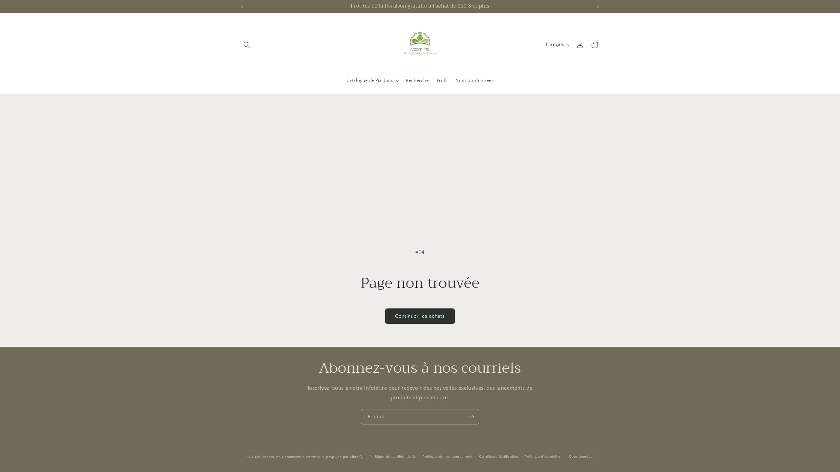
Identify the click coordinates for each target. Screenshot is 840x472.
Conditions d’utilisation (498, 457)
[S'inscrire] (471, 416)
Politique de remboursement (447, 457)
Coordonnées (581, 457)
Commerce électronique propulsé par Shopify (322, 457)
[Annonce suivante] (598, 6)
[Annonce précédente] (242, 6)
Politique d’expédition (543, 457)
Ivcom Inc (272, 457)
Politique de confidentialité (392, 457)
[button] (247, 45)
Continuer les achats (420, 316)
